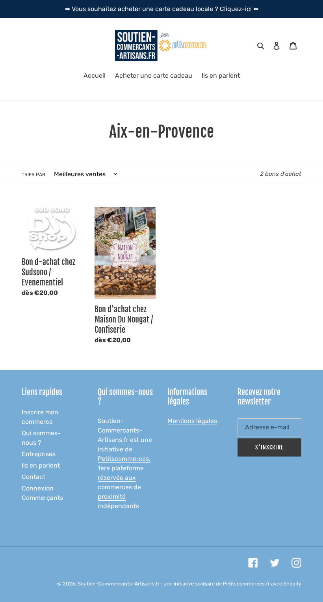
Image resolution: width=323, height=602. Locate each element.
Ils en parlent (41, 465)
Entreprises (39, 454)
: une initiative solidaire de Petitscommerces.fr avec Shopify (231, 584)
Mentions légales (192, 421)
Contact (33, 477)
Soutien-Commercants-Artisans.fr (119, 584)
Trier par (33, 174)
